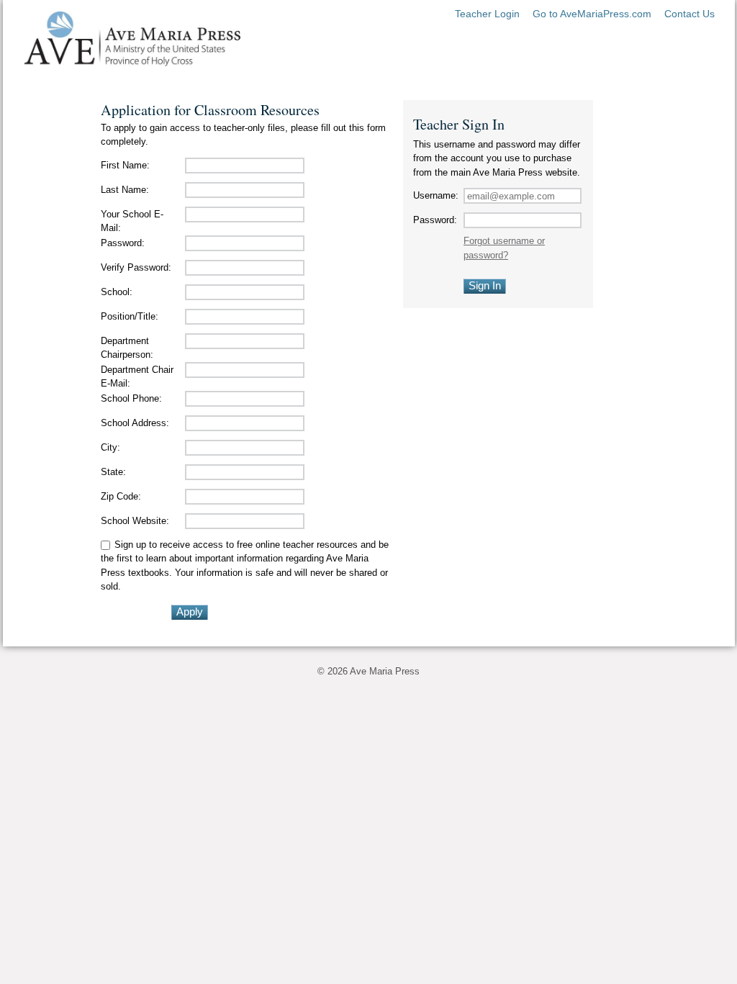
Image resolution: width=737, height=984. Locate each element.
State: (113, 471)
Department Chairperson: (127, 348)
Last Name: (125, 189)
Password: (123, 243)
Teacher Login (487, 13)
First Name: (125, 165)
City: (110, 447)
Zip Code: (121, 496)
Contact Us (689, 13)
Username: (435, 195)
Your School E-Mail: (132, 221)
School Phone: (131, 398)
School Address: (135, 422)
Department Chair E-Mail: (137, 376)
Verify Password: (136, 267)
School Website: (135, 520)
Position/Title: (129, 316)
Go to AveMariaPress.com (592, 13)
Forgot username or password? (504, 248)
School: (116, 291)
